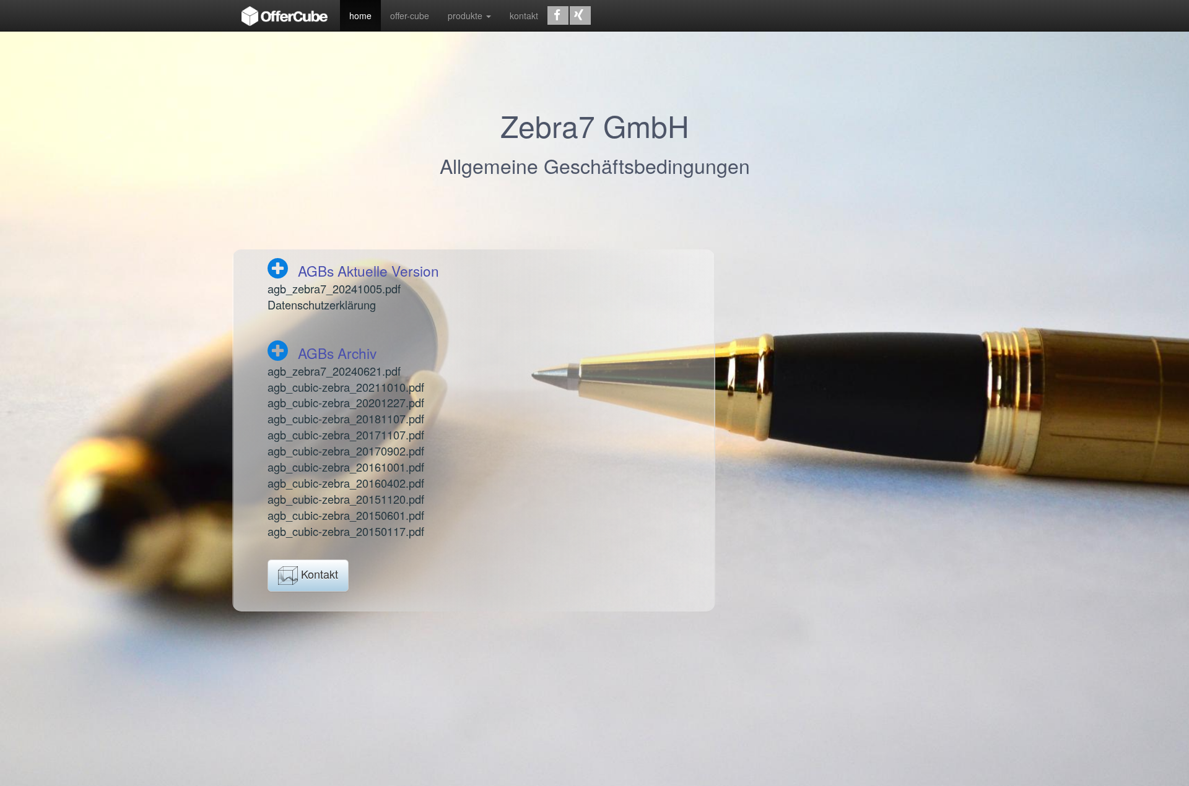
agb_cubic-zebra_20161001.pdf (346, 467)
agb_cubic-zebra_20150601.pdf (346, 515)
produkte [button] (466, 15)
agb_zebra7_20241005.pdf (334, 288)
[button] (557, 15)
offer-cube (409, 15)
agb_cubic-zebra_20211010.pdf (346, 387)
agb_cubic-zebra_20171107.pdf (346, 434)
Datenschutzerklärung (322, 304)
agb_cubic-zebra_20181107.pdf (346, 418)
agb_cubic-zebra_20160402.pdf (346, 483)
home (360, 15)
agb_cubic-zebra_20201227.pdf (346, 402)
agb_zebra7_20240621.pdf (334, 371)
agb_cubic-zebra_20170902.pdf (346, 451)
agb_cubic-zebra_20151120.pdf (346, 499)
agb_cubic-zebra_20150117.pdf (346, 531)
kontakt (524, 15)
